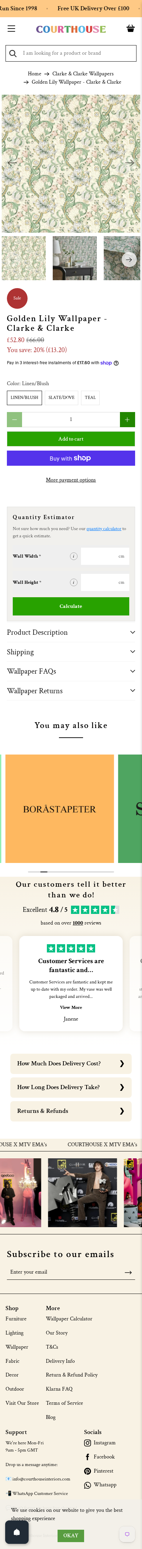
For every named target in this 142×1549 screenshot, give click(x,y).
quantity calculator (104, 529)
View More (71, 1007)
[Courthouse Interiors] (71, 29)
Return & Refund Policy (72, 1375)
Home (34, 74)
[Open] (17, 1532)
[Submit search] (13, 53)
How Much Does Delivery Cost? (59, 1063)
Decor (12, 1375)
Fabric (12, 1361)
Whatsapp (105, 1485)
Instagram (105, 1443)
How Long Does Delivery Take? (58, 1087)
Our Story (57, 1333)
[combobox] (71, 53)
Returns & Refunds (42, 1111)
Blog (50, 1417)
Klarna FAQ (59, 1389)
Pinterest (103, 1471)
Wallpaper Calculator (69, 1319)
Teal (90, 398)
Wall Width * (27, 556)
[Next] (130, 164)
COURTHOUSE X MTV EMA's (104, 1145)
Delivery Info (60, 1361)
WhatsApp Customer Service (40, 1493)
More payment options (71, 480)
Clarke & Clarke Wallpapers (83, 74)
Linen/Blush (24, 398)
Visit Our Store (22, 1403)
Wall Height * (27, 582)
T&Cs (52, 1347)
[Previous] (12, 164)
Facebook (104, 1457)
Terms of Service (64, 1403)
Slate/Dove (61, 398)
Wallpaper (17, 1347)
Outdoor (15, 1389)
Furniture (16, 1319)
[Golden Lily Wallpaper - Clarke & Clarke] (71, 164)
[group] (60, 809)
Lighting (14, 1333)
